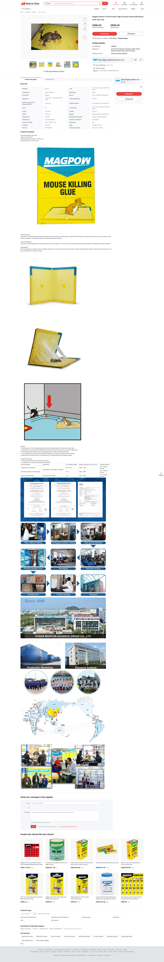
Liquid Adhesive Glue (126, 936)
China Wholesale (75, 949)
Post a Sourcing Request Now (68, 826)
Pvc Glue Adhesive (98, 936)
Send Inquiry (105, 34)
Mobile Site (119, 949)
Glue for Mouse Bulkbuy (42, 940)
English (42, 951)
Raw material (54, 920)
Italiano (73, 951)
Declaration (99, 955)
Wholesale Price (84, 949)
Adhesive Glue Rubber (84, 936)
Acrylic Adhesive (42, 12)
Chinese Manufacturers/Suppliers (61, 949)
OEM (21, 920)
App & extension (122, 9)
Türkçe (115, 951)
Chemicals (27, 12)
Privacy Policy (107, 955)
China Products (48, 949)
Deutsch (79, 951)
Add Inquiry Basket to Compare (55, 71)
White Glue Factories (41, 936)
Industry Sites (93, 949)
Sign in (142, 4)
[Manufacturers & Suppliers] (29, 3)
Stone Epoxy (116, 917)
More (21, 943)
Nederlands (85, 951)
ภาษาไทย (110, 951)
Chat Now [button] (132, 34)
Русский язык (67, 951)
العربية (91, 951)
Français (60, 951)
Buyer (104, 9)
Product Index (111, 949)
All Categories (26, 9)
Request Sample (123, 38)
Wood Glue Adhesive (112, 936)
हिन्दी (105, 951)
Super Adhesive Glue (27, 940)
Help (113, 9)
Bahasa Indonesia (129, 951)
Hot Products (40, 949)
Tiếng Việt (121, 951)
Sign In (95, 70)
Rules (142, 9)
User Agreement (91, 955)
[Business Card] (141, 87)
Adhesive (34, 12)
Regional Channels (102, 949)
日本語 (100, 951)
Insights (125, 949)
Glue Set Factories (55, 936)
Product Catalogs (44, 913)
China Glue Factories (69, 936)
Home (21, 12)
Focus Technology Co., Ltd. (71, 955)
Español (47, 951)
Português (53, 951)
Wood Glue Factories (27, 936)
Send (33, 826)
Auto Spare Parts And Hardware (59, 917)
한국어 (95, 951)
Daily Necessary (86, 917)
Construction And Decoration (28, 917)
